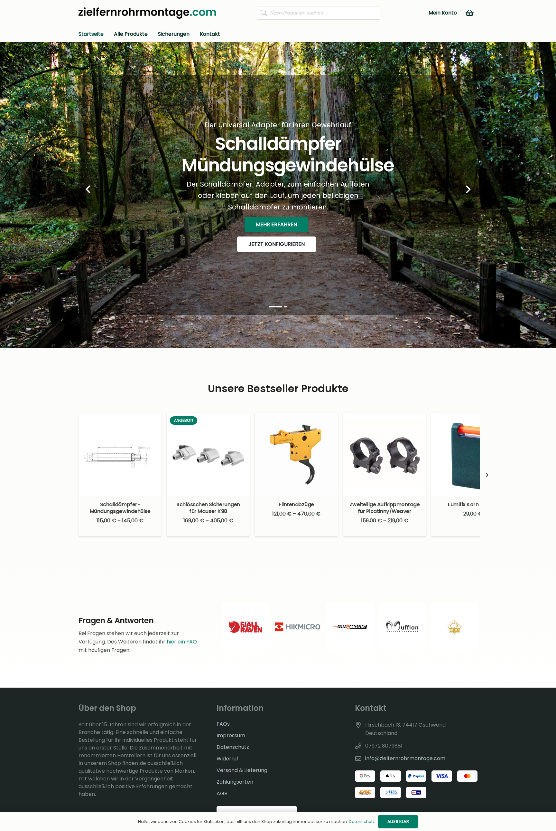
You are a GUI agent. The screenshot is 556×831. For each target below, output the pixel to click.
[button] (472, 530)
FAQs (223, 724)
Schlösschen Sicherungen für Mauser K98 (208, 508)
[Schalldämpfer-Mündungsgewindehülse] (120, 454)
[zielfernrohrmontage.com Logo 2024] (147, 13)
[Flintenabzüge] (296, 454)
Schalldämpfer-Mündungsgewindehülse (120, 508)
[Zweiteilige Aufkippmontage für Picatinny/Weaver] (384, 454)
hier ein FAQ (182, 641)
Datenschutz (233, 747)
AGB (222, 793)
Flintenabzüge (296, 504)
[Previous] (88, 189)
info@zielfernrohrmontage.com (405, 758)
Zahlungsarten (235, 782)
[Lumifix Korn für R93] (472, 454)
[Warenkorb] (469, 13)
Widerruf (227, 758)
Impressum (231, 735)
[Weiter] (467, 189)
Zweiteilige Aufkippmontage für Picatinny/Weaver (384, 508)
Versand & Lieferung (242, 770)
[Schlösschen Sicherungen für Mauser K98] (208, 454)
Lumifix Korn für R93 (472, 504)
